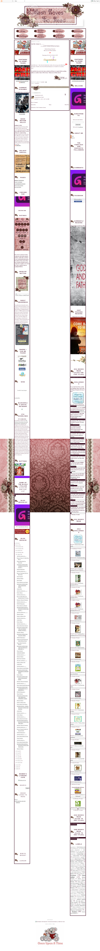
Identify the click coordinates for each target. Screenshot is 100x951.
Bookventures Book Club (74, 863)
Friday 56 (72, 869)
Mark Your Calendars (21, 658)
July (18, 751)
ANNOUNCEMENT (21, 652)
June (18, 753)
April (18, 756)
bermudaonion (38, 95)
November (19, 548)
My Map (72, 711)
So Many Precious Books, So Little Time (76, 489)
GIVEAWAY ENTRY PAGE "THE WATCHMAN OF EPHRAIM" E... (22, 647)
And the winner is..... (21, 740)
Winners (37, 83)
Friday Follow (83, 870)
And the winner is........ (21, 716)
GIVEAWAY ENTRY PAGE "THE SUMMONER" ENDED (22, 585)
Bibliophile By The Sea (75, 477)
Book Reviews (80, 860)
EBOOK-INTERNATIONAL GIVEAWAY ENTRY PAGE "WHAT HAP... (23, 745)
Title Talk (78, 903)
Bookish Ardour (78, 416)
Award (83, 855)
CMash (72, 136)
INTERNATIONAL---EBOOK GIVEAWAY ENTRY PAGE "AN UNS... (23, 708)
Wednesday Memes (81, 908)
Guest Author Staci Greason (22, 625)
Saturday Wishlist (81, 893)
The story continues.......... (22, 660)
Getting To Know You (80, 873)
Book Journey (73, 465)
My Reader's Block (81, 557)
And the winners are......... (22, 601)
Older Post (67, 104)
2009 (17, 767)
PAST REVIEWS (18, 187)
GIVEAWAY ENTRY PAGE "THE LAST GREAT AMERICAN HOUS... (22, 629)
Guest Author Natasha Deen (22, 742)
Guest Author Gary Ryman (22, 718)
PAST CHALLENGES (19, 185)
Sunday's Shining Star (21, 616)
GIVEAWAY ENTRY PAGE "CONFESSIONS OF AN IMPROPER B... (22, 689)
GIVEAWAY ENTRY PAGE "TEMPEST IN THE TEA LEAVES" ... (22, 566)
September (19, 552)
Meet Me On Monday (74, 883)
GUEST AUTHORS (18, 182)
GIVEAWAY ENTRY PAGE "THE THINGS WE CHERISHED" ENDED (22, 697)
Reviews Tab (74, 892)
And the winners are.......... (22, 727)
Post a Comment (34, 102)
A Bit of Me (80, 854)
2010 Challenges (73, 847)
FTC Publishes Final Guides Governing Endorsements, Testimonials (21, 422)
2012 (17, 543)
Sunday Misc (80, 897)
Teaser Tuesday (20, 576)
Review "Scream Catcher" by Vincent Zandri (22, 729)
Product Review (82, 889)
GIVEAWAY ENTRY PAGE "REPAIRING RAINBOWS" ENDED (23, 671)
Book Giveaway (78, 858)
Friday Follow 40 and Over (76, 871)
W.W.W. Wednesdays (21, 637)
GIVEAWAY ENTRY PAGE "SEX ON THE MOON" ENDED (22, 678)
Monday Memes (20, 578)
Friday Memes (20, 592)
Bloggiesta (72, 858)
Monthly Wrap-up (76, 886)
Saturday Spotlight (73, 893)
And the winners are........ (22, 571)
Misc (82, 883)
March (18, 758)
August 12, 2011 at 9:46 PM (41, 99)
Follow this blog (78, 201)
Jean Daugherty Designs (23, 526)
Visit (17, 397)
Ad (70, 855)
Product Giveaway (75, 889)
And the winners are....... (21, 556)
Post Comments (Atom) (41, 107)
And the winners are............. (22, 612)
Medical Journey (81, 881)
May (18, 755)
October (19, 550)
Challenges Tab (72, 864)
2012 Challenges (80, 852)
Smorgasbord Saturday (80, 896)
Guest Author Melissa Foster (22, 736)
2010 (17, 765)
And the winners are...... (21, 618)
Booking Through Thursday (22, 600)
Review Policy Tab (82, 890)
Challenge (82, 863)
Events (73, 867)
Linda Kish (33, 65)
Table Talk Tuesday (80, 900)
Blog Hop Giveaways (76, 857)
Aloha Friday (76, 855)
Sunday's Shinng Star (21, 662)
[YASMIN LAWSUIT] (50, 949)
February (19, 760)
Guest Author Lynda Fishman (22, 668)
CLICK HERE (22, 114)
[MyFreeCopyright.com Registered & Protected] (50, 921)
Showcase (78, 894)
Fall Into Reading (80, 867)
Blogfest (82, 857)
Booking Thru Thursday (76, 861)
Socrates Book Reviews (79, 410)
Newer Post (33, 104)
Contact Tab (79, 864)
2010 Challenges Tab (81, 847)
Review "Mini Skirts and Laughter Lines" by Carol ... (23, 597)
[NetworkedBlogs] (78, 199)
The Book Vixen (78, 771)
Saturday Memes (80, 892)
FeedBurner (80, 127)
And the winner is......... (21, 683)
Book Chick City (78, 620)
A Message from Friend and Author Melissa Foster (22, 640)
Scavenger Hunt (72, 894)
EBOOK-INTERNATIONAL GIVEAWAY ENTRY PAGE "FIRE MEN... (23, 722)
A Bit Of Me (19, 589)
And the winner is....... (21, 654)
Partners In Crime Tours (81, 887)
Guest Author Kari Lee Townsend (21, 562)
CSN (83, 864)
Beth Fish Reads (81, 647)
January (19, 762)
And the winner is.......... (21, 666)
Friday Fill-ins (76, 870)
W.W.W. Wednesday (21, 569)
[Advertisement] (20, 827)
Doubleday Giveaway (74, 866)
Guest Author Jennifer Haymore (23, 685)
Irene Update (19, 580)
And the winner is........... (21, 713)
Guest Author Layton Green (22, 582)
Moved (16, 799)
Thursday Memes (20, 632)
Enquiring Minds (82, 866)
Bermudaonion (82, 807)
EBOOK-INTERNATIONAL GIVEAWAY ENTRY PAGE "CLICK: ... (23, 609)
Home (50, 104)
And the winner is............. (22, 734)
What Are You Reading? (76, 909)
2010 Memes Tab (75, 848)
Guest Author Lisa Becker (22, 605)
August (18, 554)
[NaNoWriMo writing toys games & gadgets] (77, 406)
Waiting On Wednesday (77, 906)
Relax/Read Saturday (75, 890)
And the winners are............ (22, 590)
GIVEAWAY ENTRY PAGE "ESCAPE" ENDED (22, 635)
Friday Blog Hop (81, 869)
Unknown (73, 137)
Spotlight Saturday (73, 897)
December (19, 546)
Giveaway (73, 875)
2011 (17, 545)
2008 (17, 768)
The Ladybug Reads (76, 447)
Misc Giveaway (73, 884)
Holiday (79, 878)
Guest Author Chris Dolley (22, 704)
